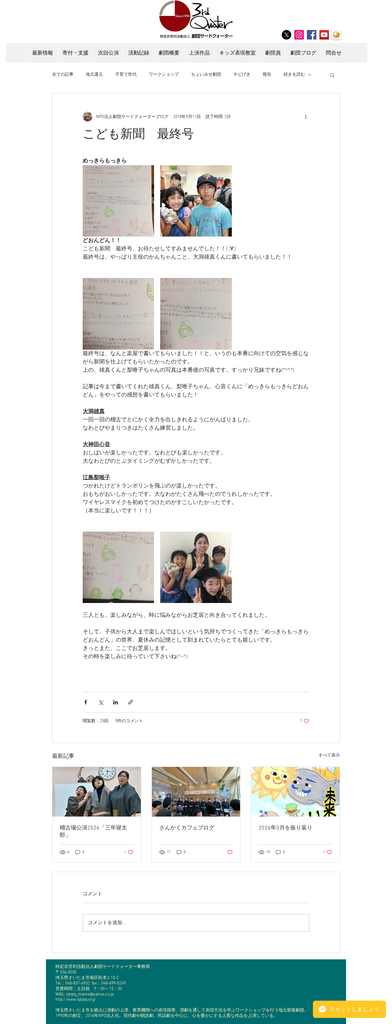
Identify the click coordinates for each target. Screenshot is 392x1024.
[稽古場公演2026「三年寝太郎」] (96, 792)
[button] (332, 74)
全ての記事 (63, 74)
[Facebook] (311, 35)
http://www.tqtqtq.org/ (75, 999)
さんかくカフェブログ (186, 828)
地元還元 (94, 74)
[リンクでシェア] (131, 702)
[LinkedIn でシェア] (116, 702)
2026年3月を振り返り (285, 828)
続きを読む (294, 74)
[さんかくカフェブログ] (196, 792)
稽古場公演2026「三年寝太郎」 (93, 832)
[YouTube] (324, 35)
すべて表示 (329, 755)
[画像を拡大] (118, 201)
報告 (267, 74)
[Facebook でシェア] (86, 702)
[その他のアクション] (305, 116)
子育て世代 (126, 74)
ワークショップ (164, 74)
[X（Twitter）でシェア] (101, 702)
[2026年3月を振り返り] (295, 792)
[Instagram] (299, 35)
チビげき (242, 74)
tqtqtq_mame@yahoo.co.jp (90, 994)
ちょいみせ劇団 (206, 74)
